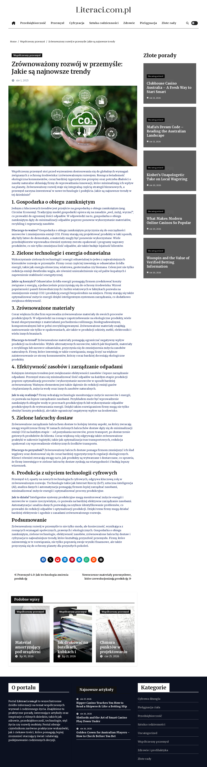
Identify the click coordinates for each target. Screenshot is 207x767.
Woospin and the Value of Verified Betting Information (168, 262)
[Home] (13, 23)
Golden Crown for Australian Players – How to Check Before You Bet (103, 734)
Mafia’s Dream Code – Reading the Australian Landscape (166, 131)
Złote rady (169, 23)
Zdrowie (129, 23)
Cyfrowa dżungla (149, 698)
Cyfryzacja (76, 23)
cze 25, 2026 (111, 656)
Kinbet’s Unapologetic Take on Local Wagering (167, 177)
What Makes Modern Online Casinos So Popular (169, 221)
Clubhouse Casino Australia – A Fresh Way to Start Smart (169, 87)
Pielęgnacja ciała (149, 707)
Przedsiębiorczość (33, 23)
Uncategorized (155, 76)
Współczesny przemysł (27, 55)
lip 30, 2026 (26, 656)
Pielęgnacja (148, 23)
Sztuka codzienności (104, 23)
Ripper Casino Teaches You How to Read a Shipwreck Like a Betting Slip (101, 704)
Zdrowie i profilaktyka (153, 750)
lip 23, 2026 (69, 656)
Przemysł (57, 23)
